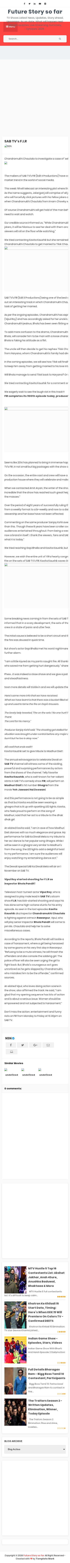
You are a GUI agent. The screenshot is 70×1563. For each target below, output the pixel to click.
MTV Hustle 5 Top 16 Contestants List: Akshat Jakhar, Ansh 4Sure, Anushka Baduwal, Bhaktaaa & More (46, 1277)
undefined (11, 1074)
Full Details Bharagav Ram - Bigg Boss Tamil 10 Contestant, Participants (46, 1374)
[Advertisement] (35, 98)
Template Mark (45, 1558)
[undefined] (11, 1069)
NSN (8, 1038)
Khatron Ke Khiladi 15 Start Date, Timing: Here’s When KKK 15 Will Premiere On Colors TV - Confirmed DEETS (45, 1312)
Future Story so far (35, 11)
